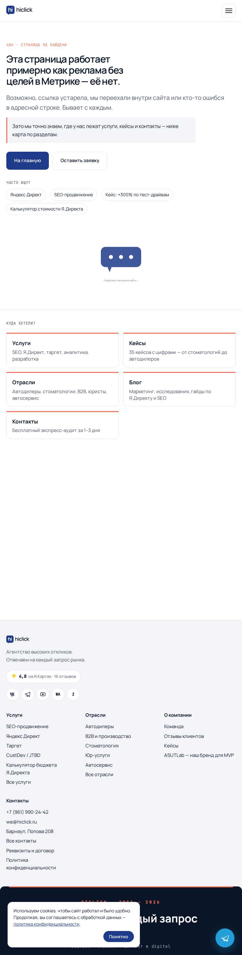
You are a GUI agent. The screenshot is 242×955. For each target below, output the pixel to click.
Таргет (14, 745)
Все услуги (18, 782)
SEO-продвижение (73, 195)
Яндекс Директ (26, 195)
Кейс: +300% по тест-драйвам (137, 195)
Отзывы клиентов (184, 736)
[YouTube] (43, 694)
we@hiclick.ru (21, 821)
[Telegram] (27, 694)
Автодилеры (99, 726)
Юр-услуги (97, 755)
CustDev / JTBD (23, 755)
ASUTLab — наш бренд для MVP (199, 755)
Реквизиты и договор (30, 850)
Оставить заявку (79, 160)
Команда (173, 726)
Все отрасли (99, 774)
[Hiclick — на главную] (20, 11)
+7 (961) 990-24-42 (27, 812)
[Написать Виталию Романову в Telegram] (225, 937)
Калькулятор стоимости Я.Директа (46, 209)
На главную (27, 160)
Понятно (118, 937)
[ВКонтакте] (12, 694)
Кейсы (171, 745)
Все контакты (21, 840)
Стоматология (101, 745)
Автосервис (98, 765)
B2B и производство (108, 736)
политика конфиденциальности (46, 924)
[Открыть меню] (229, 11)
